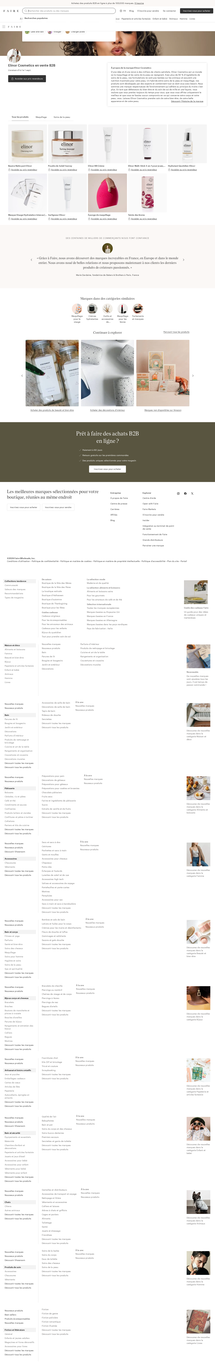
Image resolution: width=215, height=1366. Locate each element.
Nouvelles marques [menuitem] (51, 644)
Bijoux (116, 18)
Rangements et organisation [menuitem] (94, 656)
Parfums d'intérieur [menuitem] (89, 644)
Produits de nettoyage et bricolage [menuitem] (97, 648)
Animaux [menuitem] (9, 674)
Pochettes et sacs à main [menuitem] (54, 850)
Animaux (173, 18)
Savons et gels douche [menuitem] (53, 940)
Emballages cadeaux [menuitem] (15, 1078)
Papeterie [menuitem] (9, 1090)
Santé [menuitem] (45, 1226)
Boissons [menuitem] (9, 792)
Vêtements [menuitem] (10, 867)
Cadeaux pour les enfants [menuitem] (54, 628)
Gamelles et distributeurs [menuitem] (54, 1190)
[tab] (20, 117)
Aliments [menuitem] (46, 1218)
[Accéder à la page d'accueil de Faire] (11, 11)
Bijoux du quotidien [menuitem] (51, 632)
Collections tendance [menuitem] (15, 581)
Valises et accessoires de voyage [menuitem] (58, 883)
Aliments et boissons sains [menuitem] (100, 591)
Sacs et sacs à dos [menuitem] (51, 842)
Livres (192, 18)
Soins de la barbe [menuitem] (50, 1251)
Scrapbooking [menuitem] (49, 1070)
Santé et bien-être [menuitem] (14, 944)
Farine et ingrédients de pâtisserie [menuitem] (59, 800)
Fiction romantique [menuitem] (51, 1321)
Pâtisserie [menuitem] (10, 788)
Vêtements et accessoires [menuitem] (54, 1202)
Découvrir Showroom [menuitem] (15, 851)
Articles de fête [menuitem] (12, 1086)
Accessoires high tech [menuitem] (52, 879)
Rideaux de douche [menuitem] (51, 715)
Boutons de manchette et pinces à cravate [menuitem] (17, 1012)
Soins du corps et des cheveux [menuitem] (57, 1129)
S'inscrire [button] (139, 3)
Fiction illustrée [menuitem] (49, 1326)
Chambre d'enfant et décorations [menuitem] (15, 1146)
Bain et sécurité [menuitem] (12, 1133)
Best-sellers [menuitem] (10, 1314)
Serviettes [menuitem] (47, 719)
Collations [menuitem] (10, 821)
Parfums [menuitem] (9, 940)
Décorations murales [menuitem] (90, 664)
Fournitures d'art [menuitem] (50, 1058)
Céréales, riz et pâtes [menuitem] (15, 796)
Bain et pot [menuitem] (47, 1124)
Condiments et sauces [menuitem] (16, 804)
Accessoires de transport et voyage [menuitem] (59, 1194)
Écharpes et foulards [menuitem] (52, 871)
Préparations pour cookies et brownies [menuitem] (61, 788)
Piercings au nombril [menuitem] (52, 990)
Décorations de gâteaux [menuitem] (53, 780)
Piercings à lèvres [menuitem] (50, 998)
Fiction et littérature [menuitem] (15, 1330)
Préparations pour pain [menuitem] (53, 776)
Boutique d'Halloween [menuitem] (52, 595)
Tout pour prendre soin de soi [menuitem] (56, 636)
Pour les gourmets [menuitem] (96, 595)
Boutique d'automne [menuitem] (52, 599)
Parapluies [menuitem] (47, 895)
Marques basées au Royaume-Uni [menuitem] (103, 612)
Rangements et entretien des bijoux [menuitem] (19, 1027)
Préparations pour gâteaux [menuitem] (55, 784)
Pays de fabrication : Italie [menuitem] (100, 628)
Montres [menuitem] (46, 891)
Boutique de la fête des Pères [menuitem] (56, 587)
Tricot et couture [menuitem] (50, 1066)
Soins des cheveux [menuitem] (14, 948)
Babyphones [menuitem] (48, 1120)
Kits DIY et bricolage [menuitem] (52, 1062)
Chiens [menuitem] (8, 1206)
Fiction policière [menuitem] (50, 1317)
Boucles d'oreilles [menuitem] (13, 1017)
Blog (131, 11)
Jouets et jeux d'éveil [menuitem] (15, 1156)
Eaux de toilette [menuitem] (49, 1259)
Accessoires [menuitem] (11, 858)
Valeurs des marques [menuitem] (15, 589)
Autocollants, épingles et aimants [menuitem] (17, 1096)
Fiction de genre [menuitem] (50, 1313)
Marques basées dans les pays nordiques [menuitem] (107, 624)
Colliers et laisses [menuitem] (50, 1206)
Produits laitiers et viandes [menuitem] (18, 813)
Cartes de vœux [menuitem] (12, 1082)
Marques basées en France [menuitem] (100, 616)
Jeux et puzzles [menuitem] (12, 1074)
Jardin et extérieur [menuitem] (51, 664)
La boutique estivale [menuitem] (52, 591)
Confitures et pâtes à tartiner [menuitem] (19, 817)
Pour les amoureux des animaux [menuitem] (57, 624)
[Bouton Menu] (4, 26)
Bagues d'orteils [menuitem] (49, 1006)
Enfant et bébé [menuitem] (12, 670)
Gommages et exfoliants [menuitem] (54, 936)
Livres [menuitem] (7, 682)
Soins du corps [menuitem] (49, 1255)
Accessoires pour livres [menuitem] (16, 1346)
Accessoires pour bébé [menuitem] (16, 1160)
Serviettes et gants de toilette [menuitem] (56, 1141)
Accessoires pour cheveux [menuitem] (54, 858)
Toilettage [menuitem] (47, 1222)
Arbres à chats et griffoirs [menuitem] (54, 1210)
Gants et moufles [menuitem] (50, 854)
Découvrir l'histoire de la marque (187, 101)
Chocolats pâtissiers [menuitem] (52, 792)
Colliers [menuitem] (8, 1032)
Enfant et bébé (160, 18)
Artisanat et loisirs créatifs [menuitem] (18, 1070)
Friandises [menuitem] (47, 1235)
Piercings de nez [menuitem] (50, 1002)
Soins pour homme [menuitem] (14, 956)
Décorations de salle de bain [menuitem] (56, 707)
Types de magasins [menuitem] (14, 597)
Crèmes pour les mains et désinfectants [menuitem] (61, 928)
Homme (184, 18)
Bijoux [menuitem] (8, 661)
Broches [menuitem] (9, 1006)
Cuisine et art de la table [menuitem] (92, 652)
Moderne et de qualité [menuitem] (98, 583)
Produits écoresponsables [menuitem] (17, 1318)
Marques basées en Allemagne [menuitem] (102, 620)
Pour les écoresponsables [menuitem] (54, 620)
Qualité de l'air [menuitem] (49, 1116)
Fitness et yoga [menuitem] (12, 936)
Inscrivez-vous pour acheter (196, 11)
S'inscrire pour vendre (148, 11)
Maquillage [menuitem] (10, 952)
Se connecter (169, 11)
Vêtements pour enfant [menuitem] (16, 1173)
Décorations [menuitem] (48, 668)
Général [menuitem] (8, 1334)
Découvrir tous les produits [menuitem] (18, 767)
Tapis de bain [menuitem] (48, 711)
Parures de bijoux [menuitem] (13, 1021)
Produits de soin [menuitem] (13, 1267)
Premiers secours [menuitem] (50, 1137)
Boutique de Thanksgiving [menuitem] (54, 603)
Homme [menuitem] (8, 678)
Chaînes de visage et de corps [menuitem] (57, 994)
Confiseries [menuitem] (10, 809)
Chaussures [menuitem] (10, 862)
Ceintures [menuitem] (46, 846)
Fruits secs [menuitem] (47, 796)
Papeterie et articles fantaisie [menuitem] (19, 666)
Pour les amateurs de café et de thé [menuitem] (104, 599)
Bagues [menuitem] (8, 1037)
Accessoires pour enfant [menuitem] (16, 1164)
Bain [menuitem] (44, 652)
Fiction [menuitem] (45, 1309)
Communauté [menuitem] (11, 585)
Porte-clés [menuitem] (47, 867)
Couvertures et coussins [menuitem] (92, 660)
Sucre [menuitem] (45, 804)
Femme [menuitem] (8, 653)
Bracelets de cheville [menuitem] (52, 986)
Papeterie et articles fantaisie (136, 18)
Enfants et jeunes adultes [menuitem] (17, 1338)
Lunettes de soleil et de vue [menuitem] (55, 875)
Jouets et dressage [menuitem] (51, 1231)
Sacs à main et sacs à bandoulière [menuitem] (59, 904)
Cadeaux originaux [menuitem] (51, 616)
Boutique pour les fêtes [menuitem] (53, 607)
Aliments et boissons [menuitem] (15, 649)
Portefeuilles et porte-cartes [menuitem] (55, 887)
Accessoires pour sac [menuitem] (52, 899)
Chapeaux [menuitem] (47, 862)
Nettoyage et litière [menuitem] (51, 1198)
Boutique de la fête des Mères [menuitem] (56, 583)
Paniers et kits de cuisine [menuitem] (17, 825)
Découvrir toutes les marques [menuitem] (19, 763)
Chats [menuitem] (8, 1202)
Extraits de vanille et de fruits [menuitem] (56, 809)
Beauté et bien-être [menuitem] (14, 657)
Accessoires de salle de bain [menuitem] (56, 702)
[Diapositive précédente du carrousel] (31, 259)
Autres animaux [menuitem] (12, 1210)
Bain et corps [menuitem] (11, 932)
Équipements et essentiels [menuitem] (18, 1137)
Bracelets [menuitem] (9, 1002)
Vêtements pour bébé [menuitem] (15, 1168)
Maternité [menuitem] (9, 1141)
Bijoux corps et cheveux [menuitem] (17, 998)
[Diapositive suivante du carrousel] (183, 259)
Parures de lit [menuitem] (48, 656)
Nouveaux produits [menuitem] (51, 648)
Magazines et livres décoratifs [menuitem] (19, 1342)
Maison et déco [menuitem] (12, 645)
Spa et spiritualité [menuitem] (13, 969)
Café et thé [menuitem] (10, 800)
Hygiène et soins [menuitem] (13, 960)
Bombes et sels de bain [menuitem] (53, 919)
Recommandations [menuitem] (14, 593)
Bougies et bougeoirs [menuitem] (52, 660)
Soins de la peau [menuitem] (13, 964)
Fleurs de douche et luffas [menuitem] (55, 932)
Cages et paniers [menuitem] (50, 1214)
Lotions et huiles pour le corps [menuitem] (57, 923)
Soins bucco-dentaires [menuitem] (53, 1133)
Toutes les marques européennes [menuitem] (103, 608)
